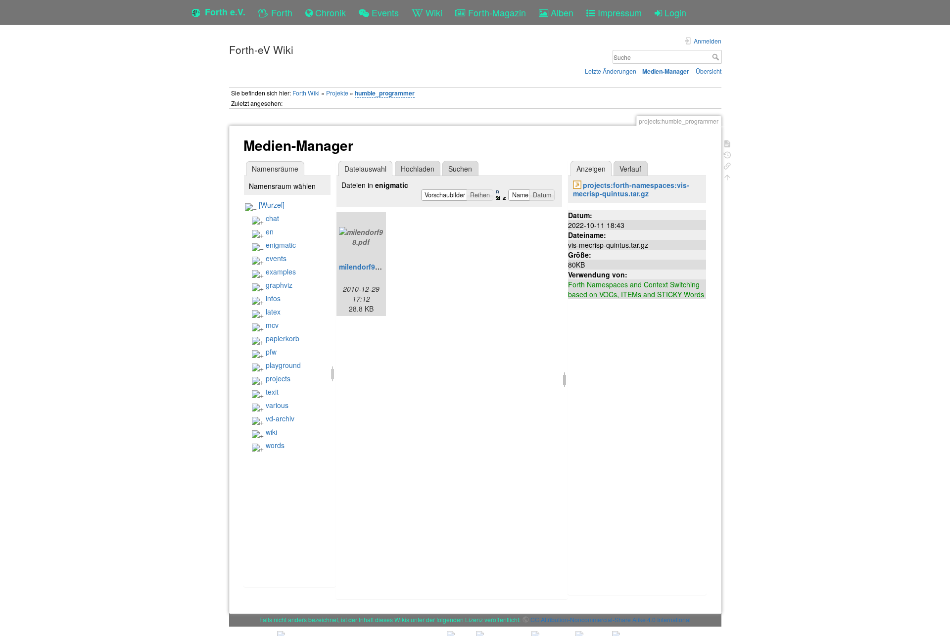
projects (278, 378)
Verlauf (630, 169)
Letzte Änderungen (610, 71)
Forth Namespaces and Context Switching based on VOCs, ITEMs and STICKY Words (636, 289)
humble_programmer (385, 93)
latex (273, 312)
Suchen (460, 169)
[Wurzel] (272, 205)
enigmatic (281, 245)
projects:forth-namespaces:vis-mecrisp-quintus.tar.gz (631, 189)
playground (283, 365)
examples (281, 271)
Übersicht (708, 71)
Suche (716, 56)
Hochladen (417, 169)
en (270, 231)
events (276, 258)
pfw (271, 352)
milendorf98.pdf (365, 267)
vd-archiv (280, 418)
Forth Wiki (306, 93)
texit (272, 392)
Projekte (337, 93)
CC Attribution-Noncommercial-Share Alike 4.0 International (610, 619)
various (277, 405)
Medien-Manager (665, 71)
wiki (271, 432)
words (275, 445)
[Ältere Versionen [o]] (727, 154)
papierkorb (282, 338)
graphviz (279, 285)
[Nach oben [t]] (727, 176)
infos (273, 298)
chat (272, 218)
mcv (272, 325)
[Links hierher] (727, 165)
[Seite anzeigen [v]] (727, 142)
